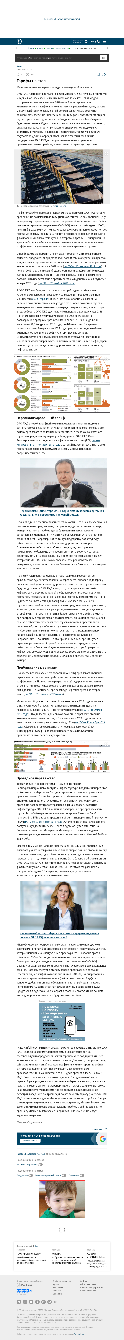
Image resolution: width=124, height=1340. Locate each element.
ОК (103, 57)
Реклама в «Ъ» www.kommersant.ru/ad (62, 18)
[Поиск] (99, 41)
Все (36, 1246)
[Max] (49, 1302)
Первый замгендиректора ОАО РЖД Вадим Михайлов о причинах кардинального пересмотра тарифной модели (62, 512)
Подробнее (79, 1334)
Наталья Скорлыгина (27, 1164)
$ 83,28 (31, 48)
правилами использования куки (59, 58)
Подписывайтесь (30, 1140)
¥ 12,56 (50, 48)
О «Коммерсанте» (62, 1281)
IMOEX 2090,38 (62, 48)
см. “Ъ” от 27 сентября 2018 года (43, 821)
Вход (93, 41)
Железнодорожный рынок (48, 1175)
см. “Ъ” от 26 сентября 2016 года (44, 694)
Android (83, 1281)
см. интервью (40, 299)
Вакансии (57, 1293)
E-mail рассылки (88, 1290)
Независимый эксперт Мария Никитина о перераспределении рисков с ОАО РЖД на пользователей (59, 935)
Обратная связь (88, 1284)
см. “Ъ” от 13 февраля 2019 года (82, 266)
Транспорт (74, 1175)
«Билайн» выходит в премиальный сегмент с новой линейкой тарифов (31, 1260)
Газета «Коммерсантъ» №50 (31, 1153)
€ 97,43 (40, 48)
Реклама (57, 1290)
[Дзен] (31, 1302)
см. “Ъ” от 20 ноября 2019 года (57, 283)
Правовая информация (91, 1287)
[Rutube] (43, 1302)
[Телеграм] (19, 1302)
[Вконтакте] (25, 1302)
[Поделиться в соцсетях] (104, 74)
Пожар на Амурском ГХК (85, 48)
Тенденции (22, 1175)
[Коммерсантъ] (19, 41)
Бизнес (20, 66)
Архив (56, 1284)
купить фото (60, 205)
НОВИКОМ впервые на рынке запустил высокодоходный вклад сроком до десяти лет (102, 1263)
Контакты (58, 1287)
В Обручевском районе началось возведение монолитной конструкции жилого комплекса (67, 1260)
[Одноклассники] (37, 1302)
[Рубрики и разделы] (104, 41)
